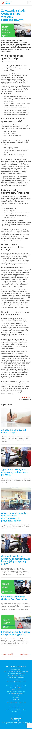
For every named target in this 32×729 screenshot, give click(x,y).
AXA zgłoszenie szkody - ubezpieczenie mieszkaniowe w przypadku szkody (14, 516)
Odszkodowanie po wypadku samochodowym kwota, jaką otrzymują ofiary (16, 560)
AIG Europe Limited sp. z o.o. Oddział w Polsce (16, 702)
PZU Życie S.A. (16, 695)
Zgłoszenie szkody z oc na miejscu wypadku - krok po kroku (15, 472)
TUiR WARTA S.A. (16, 697)
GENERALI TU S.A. (16, 708)
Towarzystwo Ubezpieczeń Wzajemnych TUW (16, 681)
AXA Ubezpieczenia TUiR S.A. (16, 704)
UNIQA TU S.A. (16, 699)
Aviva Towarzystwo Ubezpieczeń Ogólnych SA (16, 685)
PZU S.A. (16, 679)
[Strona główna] (6, 2)
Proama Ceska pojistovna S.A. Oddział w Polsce (16, 710)
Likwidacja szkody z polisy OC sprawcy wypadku (15, 633)
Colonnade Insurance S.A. (16, 669)
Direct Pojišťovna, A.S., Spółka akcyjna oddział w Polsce (16, 671)
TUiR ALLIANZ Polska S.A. (16, 711)
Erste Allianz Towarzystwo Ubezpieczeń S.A (16, 673)
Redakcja (24, 723)
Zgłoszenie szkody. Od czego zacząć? (13, 431)
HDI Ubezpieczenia (16, 689)
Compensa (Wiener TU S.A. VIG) (16, 706)
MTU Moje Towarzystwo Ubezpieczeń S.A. (16, 677)
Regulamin (18, 723)
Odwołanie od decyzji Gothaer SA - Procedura (14, 598)
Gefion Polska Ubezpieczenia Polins (16, 675)
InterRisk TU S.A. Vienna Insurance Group (16, 691)
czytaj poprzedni (8, 654)
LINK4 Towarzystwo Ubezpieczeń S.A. (16, 693)
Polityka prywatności (10, 723)
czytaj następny (24, 654)
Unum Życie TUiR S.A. (16, 683)
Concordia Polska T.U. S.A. (16, 687)
